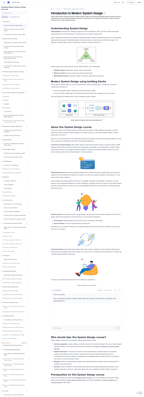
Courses (59, 9)
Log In (139, 2)
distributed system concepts (83, 378)
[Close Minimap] (29, 10)
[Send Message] (118, 328)
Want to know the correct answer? (87, 285)
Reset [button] (115, 290)
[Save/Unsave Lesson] (105, 13)
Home (52, 9)
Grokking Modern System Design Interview (13, 8)
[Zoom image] (86, 55)
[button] (14, 21)
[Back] (4, 2)
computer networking (108, 380)
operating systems (56, 382)
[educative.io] (8, 2)
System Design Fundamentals (76, 380)
